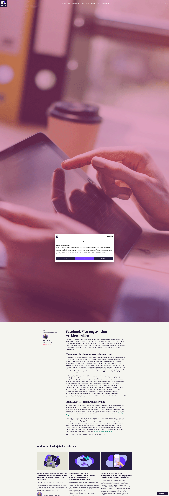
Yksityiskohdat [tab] (84, 240)
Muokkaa (84, 258)
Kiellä (65, 258)
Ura (98, 3)
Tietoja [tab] (104, 240)
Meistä (93, 3)
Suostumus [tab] (64, 240)
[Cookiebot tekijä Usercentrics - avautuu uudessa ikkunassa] (107, 237)
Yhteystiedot (105, 3)
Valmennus (75, 3)
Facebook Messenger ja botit (103, 431)
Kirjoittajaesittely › (47, 344)
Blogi (87, 3)
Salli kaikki (103, 258)
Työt (82, 3)
